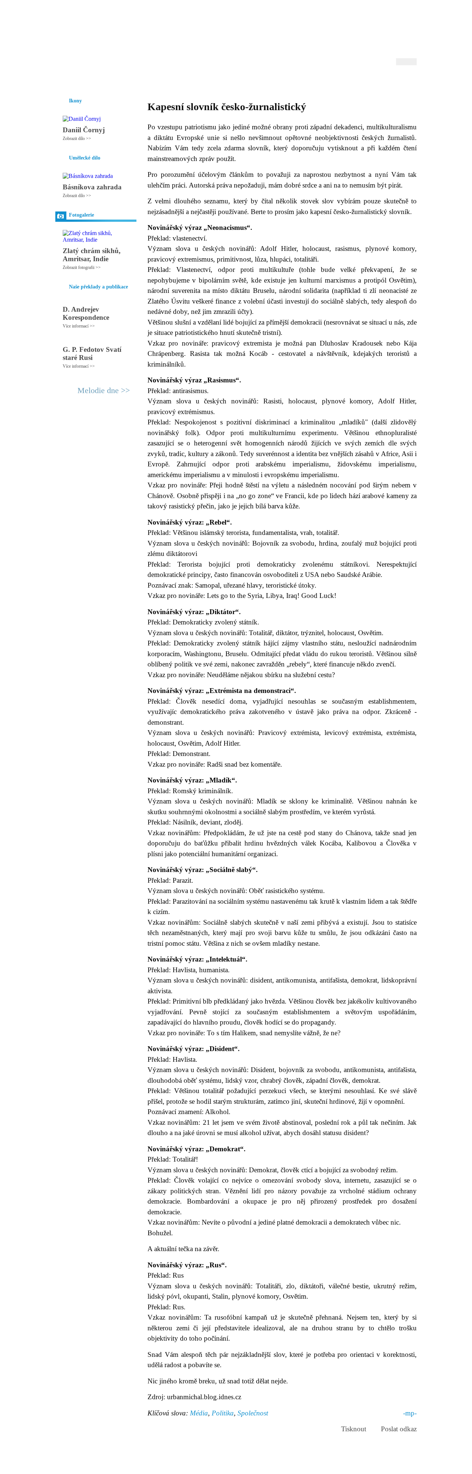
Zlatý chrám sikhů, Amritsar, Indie (92, 255)
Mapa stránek (193, 1465)
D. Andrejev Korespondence (86, 313)
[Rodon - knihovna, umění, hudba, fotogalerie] (101, 35)
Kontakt (219, 1465)
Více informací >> (79, 326)
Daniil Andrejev (320, 16)
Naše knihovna (367, 81)
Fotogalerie (224, 81)
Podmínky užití (161, 1465)
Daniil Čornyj (84, 130)
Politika (223, 1413)
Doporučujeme (325, 81)
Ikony (82, 81)
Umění (143, 81)
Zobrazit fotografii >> (82, 267)
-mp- (410, 1413)
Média (199, 1413)
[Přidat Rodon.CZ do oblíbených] (410, 80)
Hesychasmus (112, 81)
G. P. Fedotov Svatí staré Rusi (92, 353)
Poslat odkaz (399, 1429)
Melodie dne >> (103, 390)
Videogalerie (260, 81)
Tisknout (353, 1429)
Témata (291, 81)
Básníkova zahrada (92, 187)
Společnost (252, 1413)
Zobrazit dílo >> (77, 138)
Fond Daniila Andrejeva (385, 16)
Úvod (61, 81)
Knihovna (169, 81)
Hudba (196, 81)
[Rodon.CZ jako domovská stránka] (399, 80)
